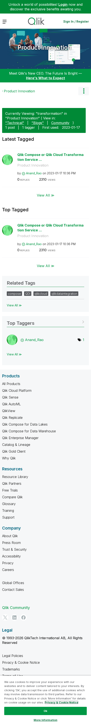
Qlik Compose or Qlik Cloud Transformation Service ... (50, 157)
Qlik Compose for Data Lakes (25, 424)
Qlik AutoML (11, 404)
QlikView (8, 411)
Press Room (11, 543)
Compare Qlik (12, 497)
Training (8, 510)
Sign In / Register (76, 21)
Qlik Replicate (12, 417)
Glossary (9, 504)
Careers (8, 570)
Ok (45, 711)
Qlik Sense (10, 397)
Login (63, 4)
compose (14, 293)
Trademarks (11, 669)
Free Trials (10, 490)
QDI (27, 293)
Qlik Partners (11, 483)
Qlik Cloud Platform (17, 390)
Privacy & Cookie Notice (21, 662)
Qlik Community (16, 607)
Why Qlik (9, 458)
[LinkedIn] (14, 617)
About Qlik (10, 536)
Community (60, 123)
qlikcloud (40, 293)
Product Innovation (44, 47)
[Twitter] (5, 617)
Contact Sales (13, 589)
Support (8, 517)
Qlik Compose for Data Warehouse (29, 431)
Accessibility (11, 556)
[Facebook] (23, 617)
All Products (11, 384)
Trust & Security (14, 549)
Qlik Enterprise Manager (20, 438)
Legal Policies (12, 656)
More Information (45, 720)
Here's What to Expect (45, 78)
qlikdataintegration (64, 293)
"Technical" (14, 123)
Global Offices (13, 583)
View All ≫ (45, 195)
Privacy (8, 563)
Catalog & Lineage (16, 444)
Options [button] (83, 91)
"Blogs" (38, 123)
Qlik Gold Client (13, 451)
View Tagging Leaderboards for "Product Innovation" (45, 321)
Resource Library (15, 477)
